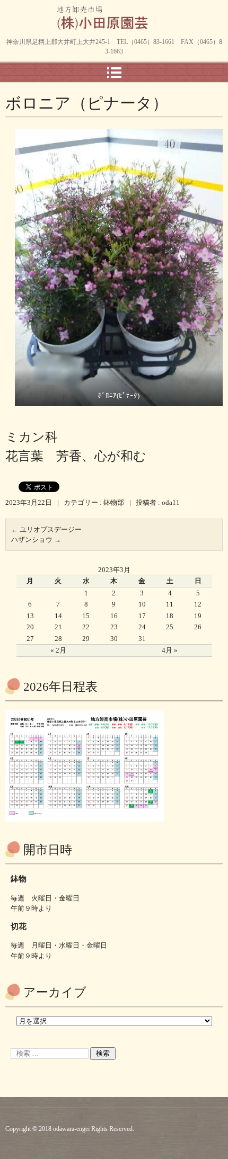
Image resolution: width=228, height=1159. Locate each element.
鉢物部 (113, 502)
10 (142, 604)
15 (86, 616)
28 (58, 639)
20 (30, 627)
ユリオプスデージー (46, 529)
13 (30, 616)
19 (197, 616)
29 (86, 639)
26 (197, 627)
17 (142, 616)
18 (169, 616)
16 (114, 616)
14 (58, 616)
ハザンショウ (36, 539)
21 (58, 627)
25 (169, 627)
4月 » (170, 650)
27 (30, 639)
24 (142, 627)
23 (114, 627)
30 (114, 639)
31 (142, 639)
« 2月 (58, 650)
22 (86, 627)
